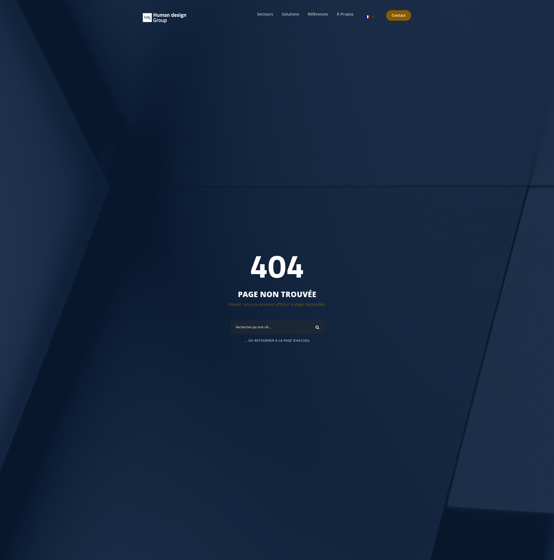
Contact (399, 15)
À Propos (345, 14)
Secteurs (265, 14)
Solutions (290, 14)
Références (318, 14)
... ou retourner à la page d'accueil (277, 340)
